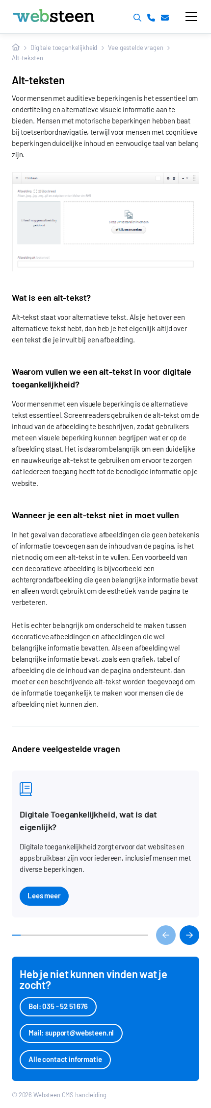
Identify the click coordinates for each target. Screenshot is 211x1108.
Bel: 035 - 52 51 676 (58, 1006)
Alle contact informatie (65, 1059)
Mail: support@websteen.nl (71, 1032)
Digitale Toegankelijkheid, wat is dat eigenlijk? (88, 820)
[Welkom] (16, 47)
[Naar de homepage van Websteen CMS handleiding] (72, 16)
